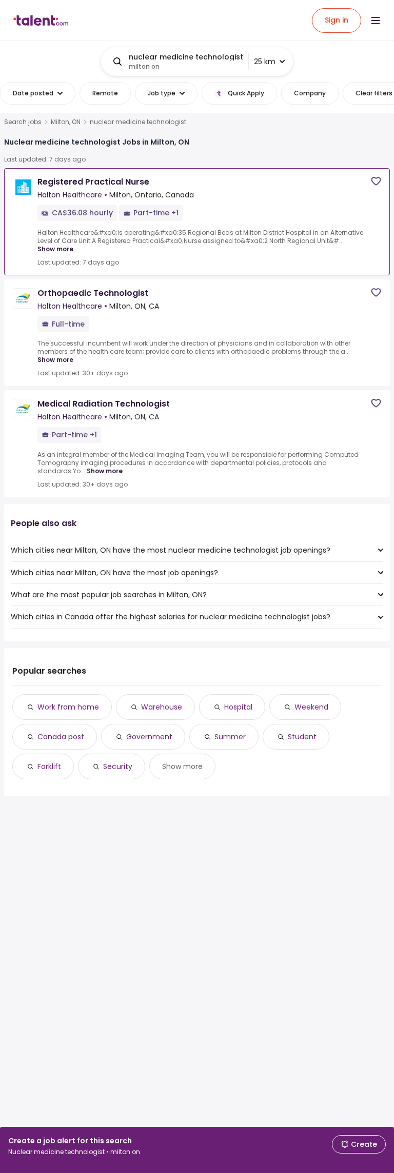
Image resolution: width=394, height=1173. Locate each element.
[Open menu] (375, 20)
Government (149, 737)
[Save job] (376, 181)
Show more (55, 249)
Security (117, 766)
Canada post (60, 737)
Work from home (68, 707)
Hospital (238, 707)
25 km (264, 61)
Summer (230, 737)
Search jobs (23, 122)
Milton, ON (66, 122)
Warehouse (161, 707)
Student (302, 737)
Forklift (49, 766)
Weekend (311, 707)
